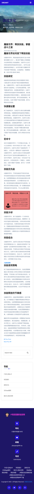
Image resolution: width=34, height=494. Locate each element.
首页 (4, 25)
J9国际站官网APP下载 (17, 477)
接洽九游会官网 (8, 396)
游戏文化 (6, 385)
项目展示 (6, 379)
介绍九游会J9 (8, 374)
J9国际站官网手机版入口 (17, 475)
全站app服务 (7, 390)
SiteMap (29, 470)
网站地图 (4, 472)
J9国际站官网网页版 (25, 472)
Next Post (7, 342)
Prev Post (8, 339)
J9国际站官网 (28, 482)
